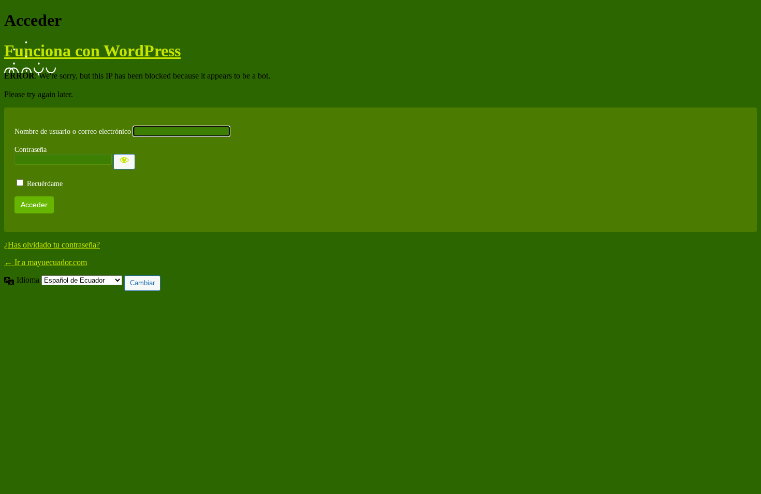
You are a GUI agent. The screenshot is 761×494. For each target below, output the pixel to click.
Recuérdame (45, 184)
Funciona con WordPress (92, 50)
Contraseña (30, 149)
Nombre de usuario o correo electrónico (72, 131)
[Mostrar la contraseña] (124, 161)
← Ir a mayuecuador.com (45, 262)
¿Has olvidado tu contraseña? (52, 244)
